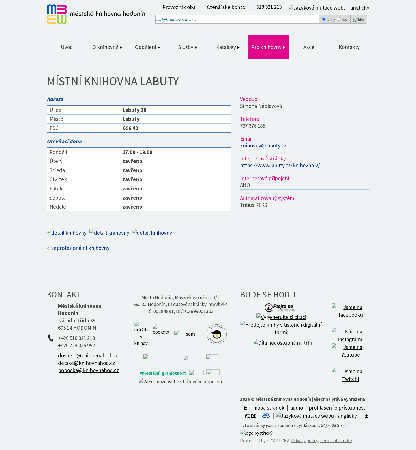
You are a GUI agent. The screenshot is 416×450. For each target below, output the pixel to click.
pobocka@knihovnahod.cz (88, 370)
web (344, 19)
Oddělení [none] (146, 47)
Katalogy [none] (226, 47)
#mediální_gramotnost (163, 373)
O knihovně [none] (105, 47)
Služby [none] (186, 47)
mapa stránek (268, 407)
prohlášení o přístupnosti (337, 407)
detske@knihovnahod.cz (86, 362)
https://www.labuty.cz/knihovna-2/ (280, 165)
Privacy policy (304, 440)
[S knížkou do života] (161, 334)
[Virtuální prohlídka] (266, 415)
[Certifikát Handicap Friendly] (217, 334)
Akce (308, 47)
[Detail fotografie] (68, 232)
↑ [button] (366, 415)
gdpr (250, 415)
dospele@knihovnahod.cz (88, 355)
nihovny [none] (273, 47)
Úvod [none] (67, 47)
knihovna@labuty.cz (263, 145)
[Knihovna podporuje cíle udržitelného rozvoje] (141, 334)
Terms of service (336, 440)
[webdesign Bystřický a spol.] (256, 433)
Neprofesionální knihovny (80, 248)
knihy (331, 19)
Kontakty (349, 47)
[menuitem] (177, 7)
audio (296, 407)
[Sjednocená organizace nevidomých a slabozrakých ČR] (188, 334)
